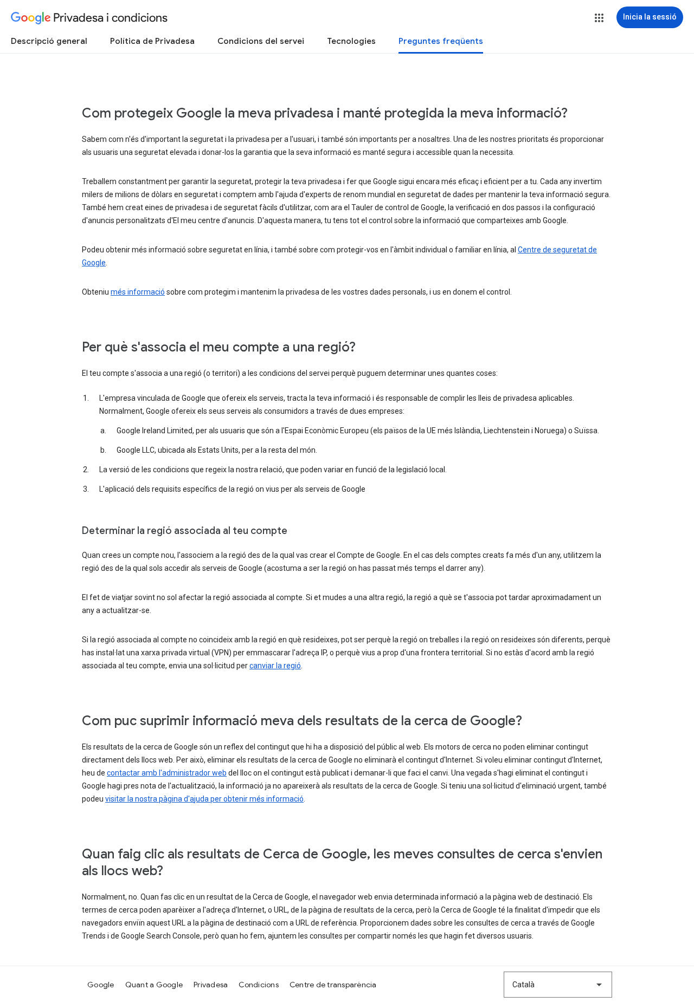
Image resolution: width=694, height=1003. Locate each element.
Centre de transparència (333, 984)
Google (100, 984)
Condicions (259, 984)
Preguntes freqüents (441, 41)
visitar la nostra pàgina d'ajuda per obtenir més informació (204, 798)
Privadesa (211, 984)
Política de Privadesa (152, 41)
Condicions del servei (260, 41)
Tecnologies (351, 41)
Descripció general (49, 41)
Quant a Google (154, 984)
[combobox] (558, 985)
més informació (138, 292)
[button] (599, 18)
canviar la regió (275, 665)
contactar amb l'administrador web (167, 772)
